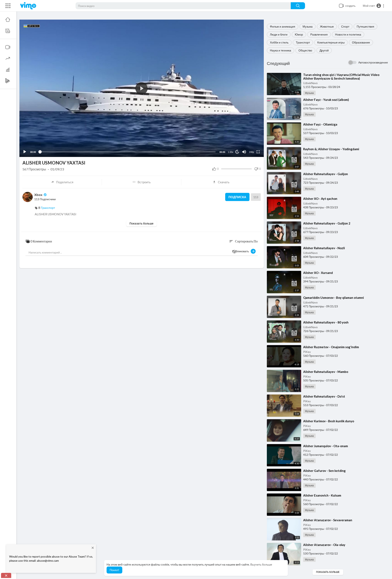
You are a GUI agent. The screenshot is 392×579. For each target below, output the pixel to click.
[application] (141, 88)
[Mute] (244, 152)
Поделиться (64, 182)
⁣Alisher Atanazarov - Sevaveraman (327, 520)
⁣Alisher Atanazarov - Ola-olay (324, 545)
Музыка (308, 26)
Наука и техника (280, 50)
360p (250, 136)
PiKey (307, 351)
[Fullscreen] (258, 152)
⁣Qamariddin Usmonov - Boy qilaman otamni (333, 297)
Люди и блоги (278, 34)
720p (250, 142)
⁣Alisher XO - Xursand (318, 272)
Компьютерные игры (331, 42)
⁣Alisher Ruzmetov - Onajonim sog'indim (331, 347)
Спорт (345, 26)
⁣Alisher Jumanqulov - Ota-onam (325, 446)
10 (237, 152)
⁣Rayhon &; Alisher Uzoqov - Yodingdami (331, 149)
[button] (374, 5)
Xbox (38, 195)
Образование (361, 42)
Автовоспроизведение (373, 62)
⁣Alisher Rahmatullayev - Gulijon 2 (326, 223)
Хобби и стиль (279, 42)
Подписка (237, 197)
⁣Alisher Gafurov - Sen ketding (324, 470)
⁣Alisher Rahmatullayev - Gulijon (325, 174)
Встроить (144, 182)
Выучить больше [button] (261, 564)
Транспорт (303, 42)
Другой (324, 50)
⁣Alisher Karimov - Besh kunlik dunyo (328, 421)
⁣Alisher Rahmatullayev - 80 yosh (326, 322)
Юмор (299, 34)
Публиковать (241, 251)
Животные (327, 26)
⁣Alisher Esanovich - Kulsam (322, 495)
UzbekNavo (310, 83)
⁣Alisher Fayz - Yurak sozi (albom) (326, 99)
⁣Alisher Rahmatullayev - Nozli (324, 248)
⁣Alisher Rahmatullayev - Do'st (324, 396)
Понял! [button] (114, 570)
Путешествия (365, 26)
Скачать (223, 182)
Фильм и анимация (282, 26)
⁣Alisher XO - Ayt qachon (320, 198)
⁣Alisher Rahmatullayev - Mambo (325, 371)
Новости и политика (348, 34)
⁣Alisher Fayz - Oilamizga (320, 124)
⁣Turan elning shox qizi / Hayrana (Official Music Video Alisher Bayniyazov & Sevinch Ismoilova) (341, 76)
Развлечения (319, 34)
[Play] (25, 152)
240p (251, 152)
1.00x (230, 152)
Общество (305, 50)
